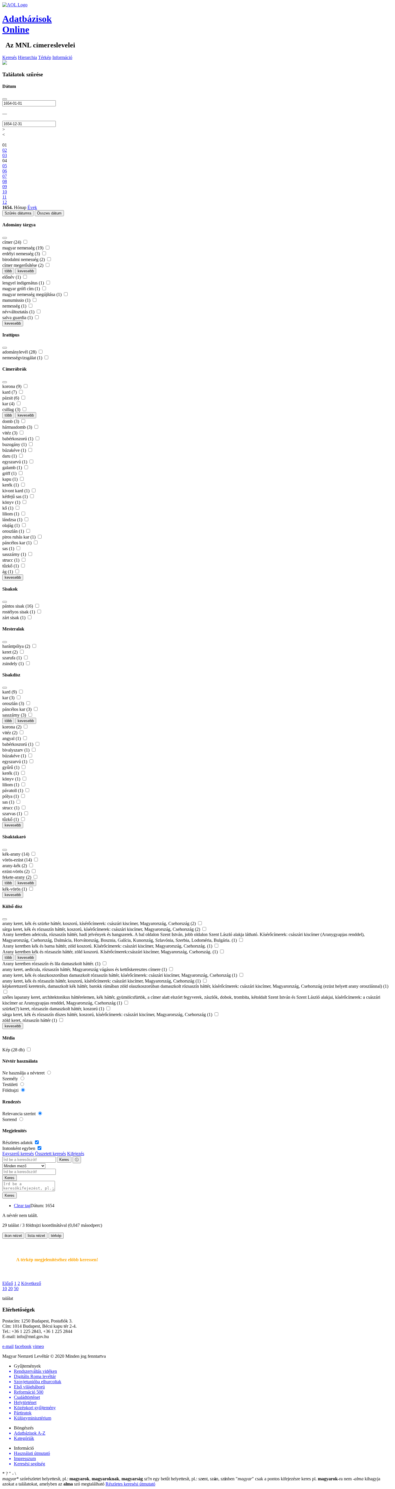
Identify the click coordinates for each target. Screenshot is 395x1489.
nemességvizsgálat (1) (22, 357)
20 (10, 1288)
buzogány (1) (15, 444)
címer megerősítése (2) (23, 265)
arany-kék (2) (15, 865)
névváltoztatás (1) (19, 311)
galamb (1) (12, 467)
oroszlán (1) (13, 531)
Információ (62, 57)
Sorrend (10, 1119)
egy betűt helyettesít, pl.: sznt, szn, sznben (190, 1478)
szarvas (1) (12, 813)
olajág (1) (11, 525)
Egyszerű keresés (18, 1153)
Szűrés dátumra (18, 213)
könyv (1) (11, 502)
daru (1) (10, 456)
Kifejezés (75, 1153)
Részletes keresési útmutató (130, 1483)
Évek (32, 207)
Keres (64, 1159)
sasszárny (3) (14, 715)
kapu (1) (10, 479)
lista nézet (36, 1235)
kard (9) (10, 691)
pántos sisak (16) (18, 606)
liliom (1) (11, 513)
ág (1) (8, 571)
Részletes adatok (18, 1142)
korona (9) (12, 386)
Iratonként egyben (19, 1148)
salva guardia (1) (18, 317)
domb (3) (11, 421)
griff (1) (10, 473)
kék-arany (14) (16, 854)
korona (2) (12, 726)
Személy (10, 1078)
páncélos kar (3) (17, 709)
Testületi (10, 1084)
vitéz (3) (10, 432)
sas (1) (8, 548)
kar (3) (9, 697)
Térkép (44, 57)
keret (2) (10, 652)
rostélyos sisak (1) (19, 611)
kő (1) (8, 508)
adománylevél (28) (20, 351)
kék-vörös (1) (15, 889)
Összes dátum (49, 213)
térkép (56, 1235)
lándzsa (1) (12, 519)
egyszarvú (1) (15, 461)
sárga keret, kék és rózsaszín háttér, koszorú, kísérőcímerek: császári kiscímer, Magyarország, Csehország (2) (101, 929)
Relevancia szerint (19, 1113)
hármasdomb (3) (17, 427)
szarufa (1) (12, 657)
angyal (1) (12, 738)
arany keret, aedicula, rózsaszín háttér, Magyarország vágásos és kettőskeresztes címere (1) (85, 969)
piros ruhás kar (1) (19, 536)
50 (16, 1288)
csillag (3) (11, 409)
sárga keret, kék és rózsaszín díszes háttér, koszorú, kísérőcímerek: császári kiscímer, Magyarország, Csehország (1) (107, 1014)
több (8, 271)
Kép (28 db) (14, 1049)
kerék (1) (11, 484)
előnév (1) (12, 277)
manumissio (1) (17, 300)
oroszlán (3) (13, 703)
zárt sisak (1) (14, 617)
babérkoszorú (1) (18, 438)
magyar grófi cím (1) (21, 288)
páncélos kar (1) (17, 542)
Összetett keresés (50, 1153)
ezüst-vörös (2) (16, 871)
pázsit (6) (11, 397)
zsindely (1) (13, 663)
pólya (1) (11, 796)
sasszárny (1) (14, 554)
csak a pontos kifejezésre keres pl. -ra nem (294, 1478)
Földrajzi (11, 1090)
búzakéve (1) (14, 450)
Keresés (9, 57)
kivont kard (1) (16, 490)
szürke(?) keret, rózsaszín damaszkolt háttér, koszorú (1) (53, 1008)
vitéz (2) (10, 732)
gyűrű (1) (11, 767)
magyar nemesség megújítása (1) (32, 294)
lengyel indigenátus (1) (23, 282)
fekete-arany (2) (17, 877)
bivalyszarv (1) (16, 750)
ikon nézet (13, 1235)
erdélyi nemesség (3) (21, 253)
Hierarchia (27, 57)
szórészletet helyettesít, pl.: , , (72, 1478)
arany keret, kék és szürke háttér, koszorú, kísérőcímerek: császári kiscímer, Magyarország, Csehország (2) (99, 923)
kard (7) (10, 392)
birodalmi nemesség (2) (24, 259)
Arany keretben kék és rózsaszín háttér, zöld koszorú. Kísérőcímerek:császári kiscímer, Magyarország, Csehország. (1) (110, 951)
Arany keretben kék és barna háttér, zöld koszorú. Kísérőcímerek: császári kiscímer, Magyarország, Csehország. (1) (107, 946)
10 (4, 1288)
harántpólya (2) (16, 646)
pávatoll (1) (13, 790)
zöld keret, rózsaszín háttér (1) (30, 1020)
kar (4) (9, 403)
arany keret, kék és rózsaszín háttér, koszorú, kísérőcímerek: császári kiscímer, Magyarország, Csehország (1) (102, 981)
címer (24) (12, 242)
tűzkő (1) (11, 565)
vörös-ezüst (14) (17, 859)
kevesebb (26, 271)
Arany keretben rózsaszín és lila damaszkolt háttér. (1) (51, 963)
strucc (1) (11, 560)
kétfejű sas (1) (15, 496)
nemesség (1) (14, 306)
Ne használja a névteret (24, 1072)
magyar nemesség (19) (23, 247)
